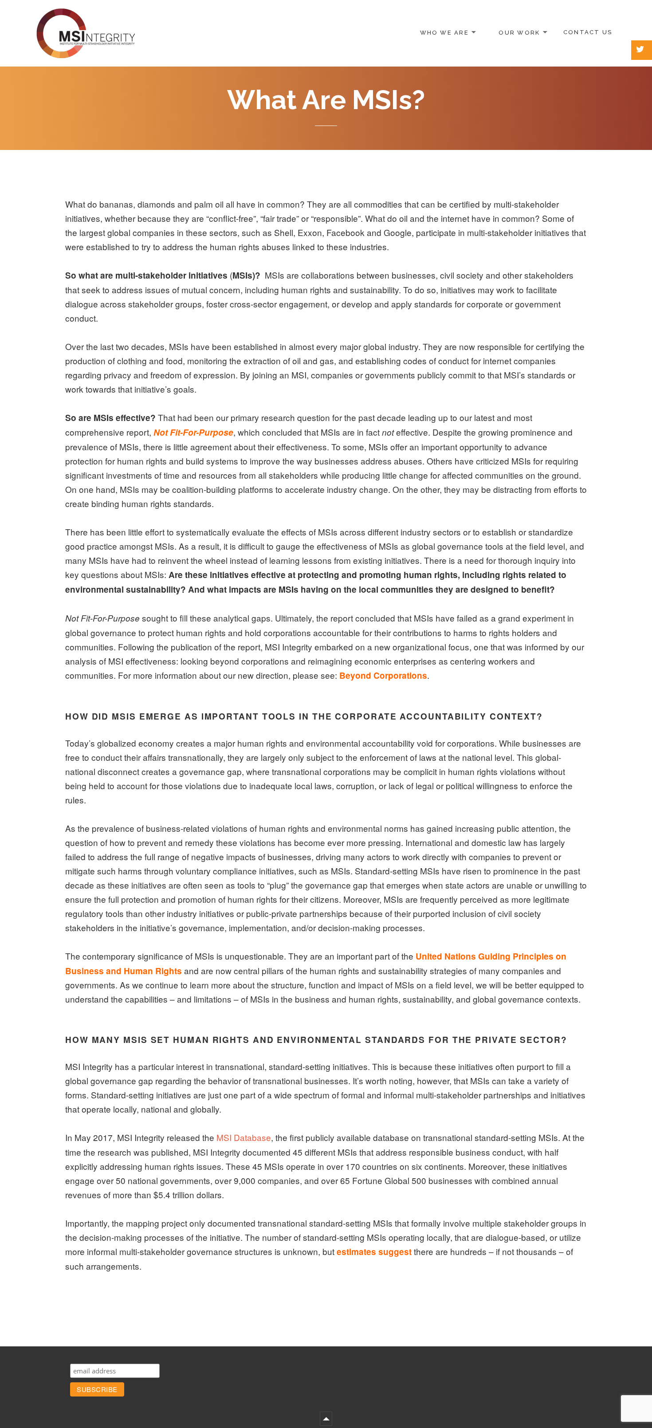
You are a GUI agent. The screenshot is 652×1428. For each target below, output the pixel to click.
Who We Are (444, 32)
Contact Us (587, 32)
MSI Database (243, 1137)
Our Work (519, 32)
